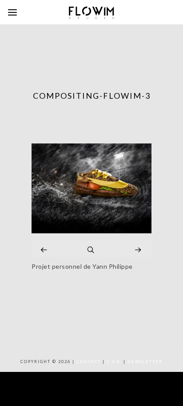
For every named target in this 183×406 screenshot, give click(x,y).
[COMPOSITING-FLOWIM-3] (91, 231)
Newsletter (145, 361)
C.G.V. (114, 361)
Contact (88, 361)
